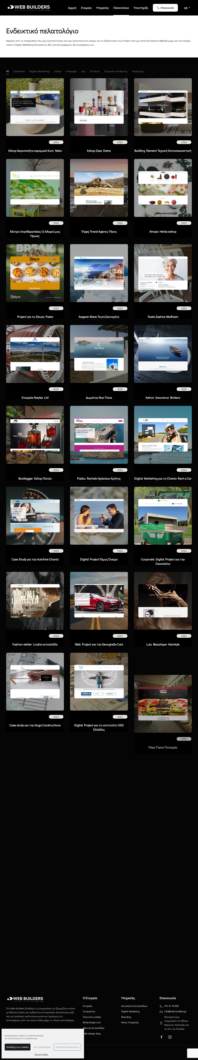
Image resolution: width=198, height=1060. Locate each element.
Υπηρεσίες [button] (102, 8)
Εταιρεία (86, 8)
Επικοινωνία (167, 7)
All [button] (7, 71)
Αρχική (72, 8)
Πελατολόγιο (121, 8)
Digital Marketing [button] (39, 71)
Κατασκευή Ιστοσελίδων (134, 1005)
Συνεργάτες (89, 1011)
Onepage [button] (71, 71)
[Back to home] (29, 7)
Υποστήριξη (141, 8)
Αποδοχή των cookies (17, 1047)
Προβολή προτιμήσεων (67, 1047)
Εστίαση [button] (95, 71)
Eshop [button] (57, 71)
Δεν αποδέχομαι (42, 1047)
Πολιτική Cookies (41, 1054)
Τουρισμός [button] (138, 71)
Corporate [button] (19, 71)
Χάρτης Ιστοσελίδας (93, 1027)
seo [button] (83, 71)
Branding (126, 1016)
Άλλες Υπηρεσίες (130, 1022)
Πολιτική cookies (92, 1016)
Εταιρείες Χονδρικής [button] (115, 71)
